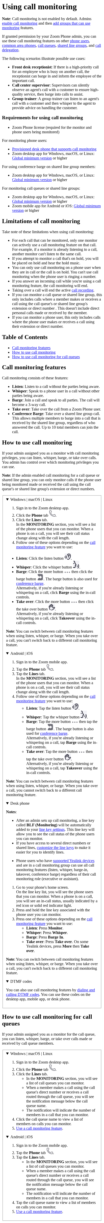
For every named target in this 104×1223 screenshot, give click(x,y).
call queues (47, 45)
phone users (79, 41)
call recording (82, 290)
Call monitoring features (31, 348)
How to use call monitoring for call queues (46, 357)
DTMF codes (21, 981)
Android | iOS (21, 653)
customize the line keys (55, 847)
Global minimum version (32, 158)
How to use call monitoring (34, 352)
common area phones (19, 45)
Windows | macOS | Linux (31, 499)
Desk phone (20, 803)
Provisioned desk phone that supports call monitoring (54, 149)
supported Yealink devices (73, 861)
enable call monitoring (19, 23)
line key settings (52, 829)
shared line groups (72, 45)
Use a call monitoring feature (39, 1128)
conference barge (29, 583)
